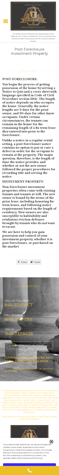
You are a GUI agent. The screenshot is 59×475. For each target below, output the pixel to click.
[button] (51, 441)
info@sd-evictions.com (26, 368)
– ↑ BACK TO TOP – (29, 286)
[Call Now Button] (29, 470)
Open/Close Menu (5, 21)
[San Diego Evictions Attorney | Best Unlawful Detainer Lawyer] (33, 16)
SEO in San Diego (40, 416)
